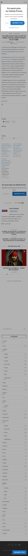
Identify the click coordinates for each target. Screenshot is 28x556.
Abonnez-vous (17, 23)
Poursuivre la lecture (14, 27)
